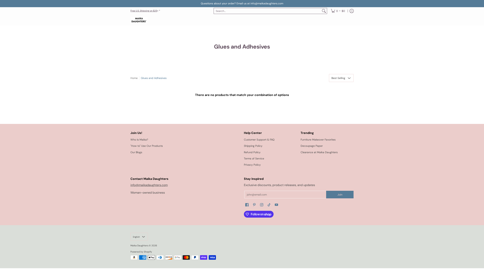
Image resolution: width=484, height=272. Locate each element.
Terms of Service (254, 158)
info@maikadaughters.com (149, 185)
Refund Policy (252, 152)
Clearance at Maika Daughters (319, 152)
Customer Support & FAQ (259, 139)
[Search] (324, 11)
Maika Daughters (139, 245)
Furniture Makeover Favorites (318, 139)
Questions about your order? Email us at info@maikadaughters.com (242, 3)
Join (339, 194)
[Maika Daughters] (138, 20)
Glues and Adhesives (154, 78)
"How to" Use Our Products (146, 146)
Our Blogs (136, 152)
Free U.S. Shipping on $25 (143, 10)
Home (134, 78)
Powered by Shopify (141, 251)
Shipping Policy (253, 146)
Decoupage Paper (312, 146)
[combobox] (267, 11)
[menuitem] (338, 11)
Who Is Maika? (139, 139)
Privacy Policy (252, 164)
